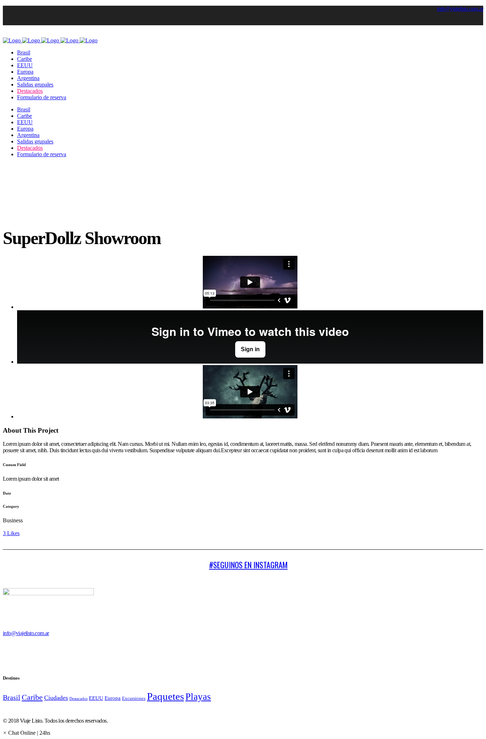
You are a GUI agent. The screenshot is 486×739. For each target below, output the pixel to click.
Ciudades (56, 697)
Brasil (11, 697)
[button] (26, 733)
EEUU (96, 698)
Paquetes (165, 696)
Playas (198, 696)
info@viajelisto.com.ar (460, 9)
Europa (113, 698)
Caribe (32, 697)
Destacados (78, 699)
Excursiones (134, 698)
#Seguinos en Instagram (248, 564)
